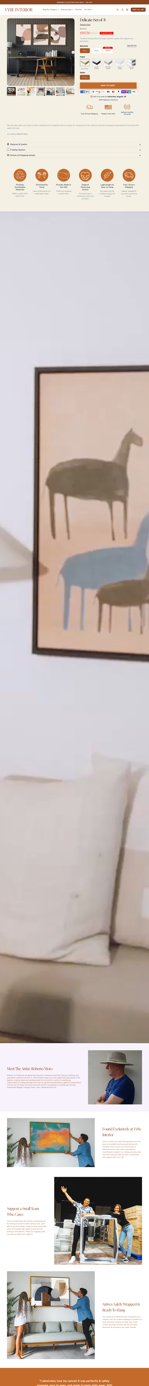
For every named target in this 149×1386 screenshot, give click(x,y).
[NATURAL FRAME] (108, 63)
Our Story (88, 9)
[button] (73, 52)
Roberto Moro (85, 24)
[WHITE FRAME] (120, 63)
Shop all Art (138, 9)
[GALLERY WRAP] (132, 63)
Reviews (78, 9)
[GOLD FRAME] (85, 63)
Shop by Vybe (66, 10)
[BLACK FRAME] (96, 63)
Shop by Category (50, 10)
